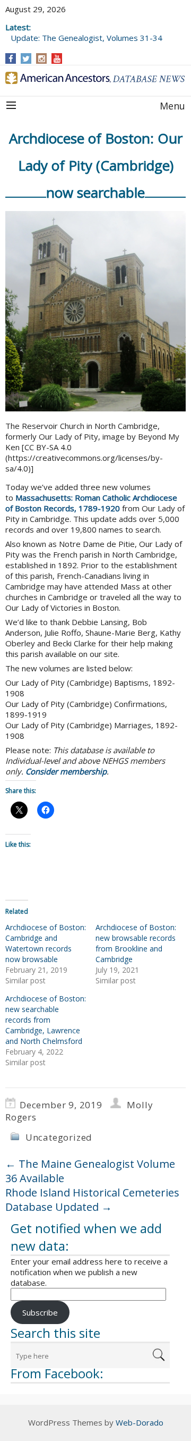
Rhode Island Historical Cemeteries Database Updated (92, 1199)
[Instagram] (41, 58)
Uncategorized (58, 1137)
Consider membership (66, 771)
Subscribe (40, 1312)
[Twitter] (26, 58)
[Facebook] (10, 58)
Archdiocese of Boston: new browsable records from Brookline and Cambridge (136, 943)
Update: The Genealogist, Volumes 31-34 (86, 37)
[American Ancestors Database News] (95, 78)
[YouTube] (57, 58)
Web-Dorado (139, 1422)
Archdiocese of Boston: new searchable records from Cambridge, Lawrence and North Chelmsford (45, 1019)
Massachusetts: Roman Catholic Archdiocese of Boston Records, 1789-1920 (91, 502)
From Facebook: (57, 1373)
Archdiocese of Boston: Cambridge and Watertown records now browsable (45, 943)
